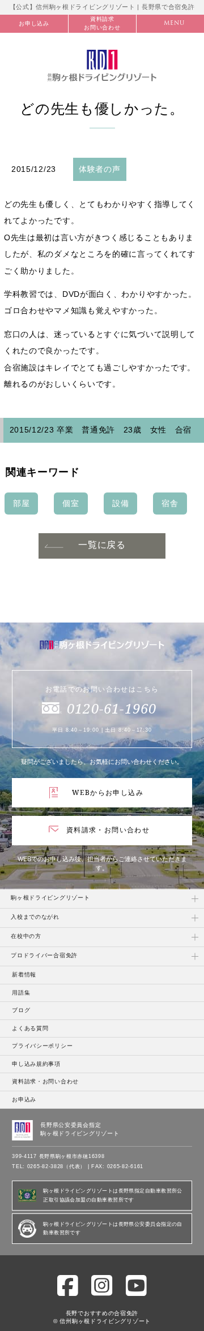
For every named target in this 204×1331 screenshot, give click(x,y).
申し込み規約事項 (36, 1064)
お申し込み (34, 23)
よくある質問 (30, 1028)
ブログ (21, 1010)
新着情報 (24, 974)
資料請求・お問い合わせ (108, 830)
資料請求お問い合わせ (102, 23)
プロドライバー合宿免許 (44, 955)
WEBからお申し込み (107, 792)
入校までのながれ (35, 917)
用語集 (21, 992)
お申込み (24, 1099)
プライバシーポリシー (42, 1046)
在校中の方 (26, 936)
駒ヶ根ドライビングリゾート (50, 897)
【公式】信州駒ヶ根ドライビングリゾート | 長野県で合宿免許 (102, 6)
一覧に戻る (102, 545)
